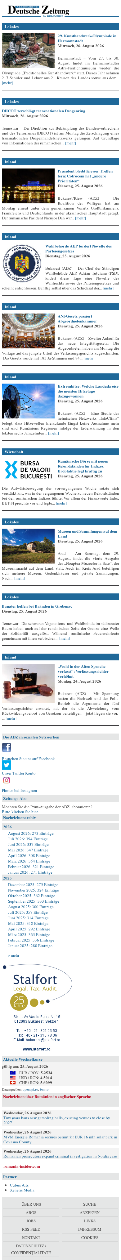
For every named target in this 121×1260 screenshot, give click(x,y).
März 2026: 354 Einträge (29, 861)
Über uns (31, 1204)
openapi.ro (30, 1089)
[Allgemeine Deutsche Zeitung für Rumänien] (44, 11)
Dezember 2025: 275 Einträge (33, 884)
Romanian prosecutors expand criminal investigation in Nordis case (60, 1156)
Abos (31, 1212)
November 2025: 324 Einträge (33, 890)
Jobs (31, 1221)
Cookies (89, 1237)
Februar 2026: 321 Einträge (31, 866)
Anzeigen (90, 1212)
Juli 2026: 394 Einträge (28, 838)
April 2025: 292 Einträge (29, 928)
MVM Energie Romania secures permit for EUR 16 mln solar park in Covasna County (60, 1139)
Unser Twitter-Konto (19, 773)
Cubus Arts (19, 1185)
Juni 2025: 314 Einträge (28, 917)
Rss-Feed (31, 1229)
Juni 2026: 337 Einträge (28, 844)
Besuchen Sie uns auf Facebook (28, 758)
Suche (89, 1204)
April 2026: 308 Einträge (29, 855)
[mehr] (7, 82)
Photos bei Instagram (19, 790)
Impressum (89, 1229)
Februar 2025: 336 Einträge (31, 940)
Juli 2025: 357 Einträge (28, 912)
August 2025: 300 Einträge (31, 906)
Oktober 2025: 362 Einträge (31, 895)
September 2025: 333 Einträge (33, 901)
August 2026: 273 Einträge (31, 833)
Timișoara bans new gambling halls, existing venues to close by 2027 (56, 1120)
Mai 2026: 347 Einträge (28, 849)
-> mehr (13, 955)
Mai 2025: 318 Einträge (28, 923)
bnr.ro (44, 1089)
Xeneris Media (22, 1190)
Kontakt (31, 1237)
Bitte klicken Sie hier (20, 811)
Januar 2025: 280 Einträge (30, 945)
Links (90, 1221)
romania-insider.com (21, 1166)
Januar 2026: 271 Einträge (30, 872)
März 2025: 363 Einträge (29, 934)
